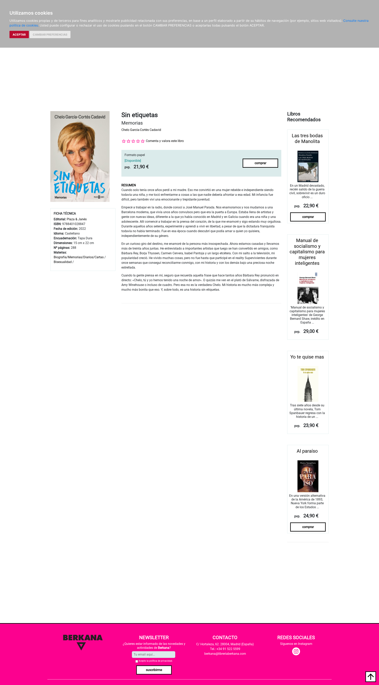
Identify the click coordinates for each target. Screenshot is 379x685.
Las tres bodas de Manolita (307, 138)
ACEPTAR (19, 34)
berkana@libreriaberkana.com (225, 654)
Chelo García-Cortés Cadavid (141, 130)
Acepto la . (156, 660)
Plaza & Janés (77, 219)
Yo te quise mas (307, 357)
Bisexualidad (63, 262)
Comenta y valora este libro (165, 141)
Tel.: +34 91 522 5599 (225, 649)
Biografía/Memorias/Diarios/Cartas (79, 257)
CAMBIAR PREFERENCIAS (50, 34)
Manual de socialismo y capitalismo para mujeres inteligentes (307, 252)
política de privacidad (160, 660)
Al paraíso (307, 451)
